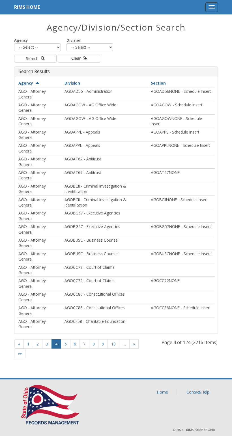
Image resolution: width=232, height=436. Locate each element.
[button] (211, 7)
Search (33, 58)
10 (113, 344)
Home (162, 392)
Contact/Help (197, 392)
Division (73, 40)
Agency (21, 40)
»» (20, 353)
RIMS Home (27, 7)
